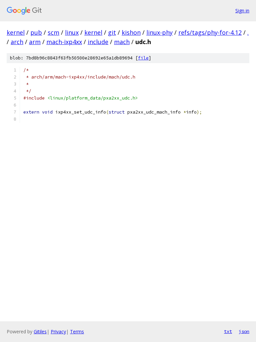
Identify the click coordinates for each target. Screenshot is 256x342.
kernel (16, 32)
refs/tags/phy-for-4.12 (210, 32)
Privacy (58, 331)
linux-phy (159, 32)
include (98, 42)
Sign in (242, 10)
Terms (77, 331)
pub (36, 32)
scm (53, 32)
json (244, 331)
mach (122, 42)
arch (17, 42)
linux (72, 32)
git (112, 32)
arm (35, 42)
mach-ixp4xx (64, 42)
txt (228, 331)
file (143, 58)
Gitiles (40, 331)
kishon (131, 32)
